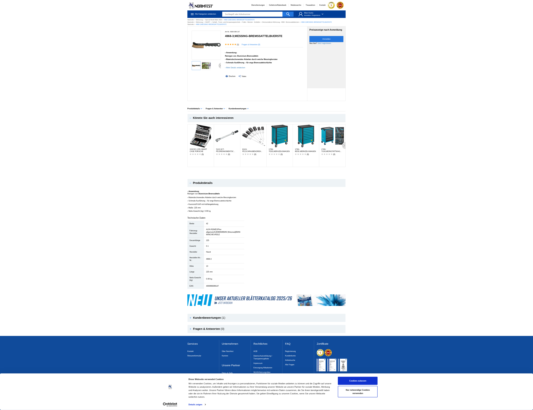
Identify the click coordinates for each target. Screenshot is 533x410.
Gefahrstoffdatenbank (277, 5)
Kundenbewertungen (238, 109)
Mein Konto (308, 13)
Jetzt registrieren (324, 43)
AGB (255, 351)
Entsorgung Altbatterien (262, 368)
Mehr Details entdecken (235, 68)
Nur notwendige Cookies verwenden (358, 391)
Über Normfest (227, 351)
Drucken (231, 76)
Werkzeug (199, 20)
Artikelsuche (290, 360)
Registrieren (316, 15)
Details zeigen (195, 404)
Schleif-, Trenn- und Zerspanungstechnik (226, 22)
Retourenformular (194, 356)
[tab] (266, 118)
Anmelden (307, 15)
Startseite (190, 20)
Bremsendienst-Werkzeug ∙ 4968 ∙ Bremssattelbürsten (280, 22)
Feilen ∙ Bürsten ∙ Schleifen (251, 22)
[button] (266, 118)
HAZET (208, 22)
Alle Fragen (289, 365)
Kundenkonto (290, 356)
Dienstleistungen (258, 5)
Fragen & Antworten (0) (251, 45)
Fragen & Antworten (214, 109)
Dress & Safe (227, 373)
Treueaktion (310, 5)
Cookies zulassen (357, 381)
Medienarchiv (296, 5)
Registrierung (290, 351)
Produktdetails (193, 109)
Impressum (257, 363)
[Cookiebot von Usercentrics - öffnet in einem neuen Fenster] (170, 404)
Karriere (225, 356)
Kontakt (322, 5)
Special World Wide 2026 (213, 20)
